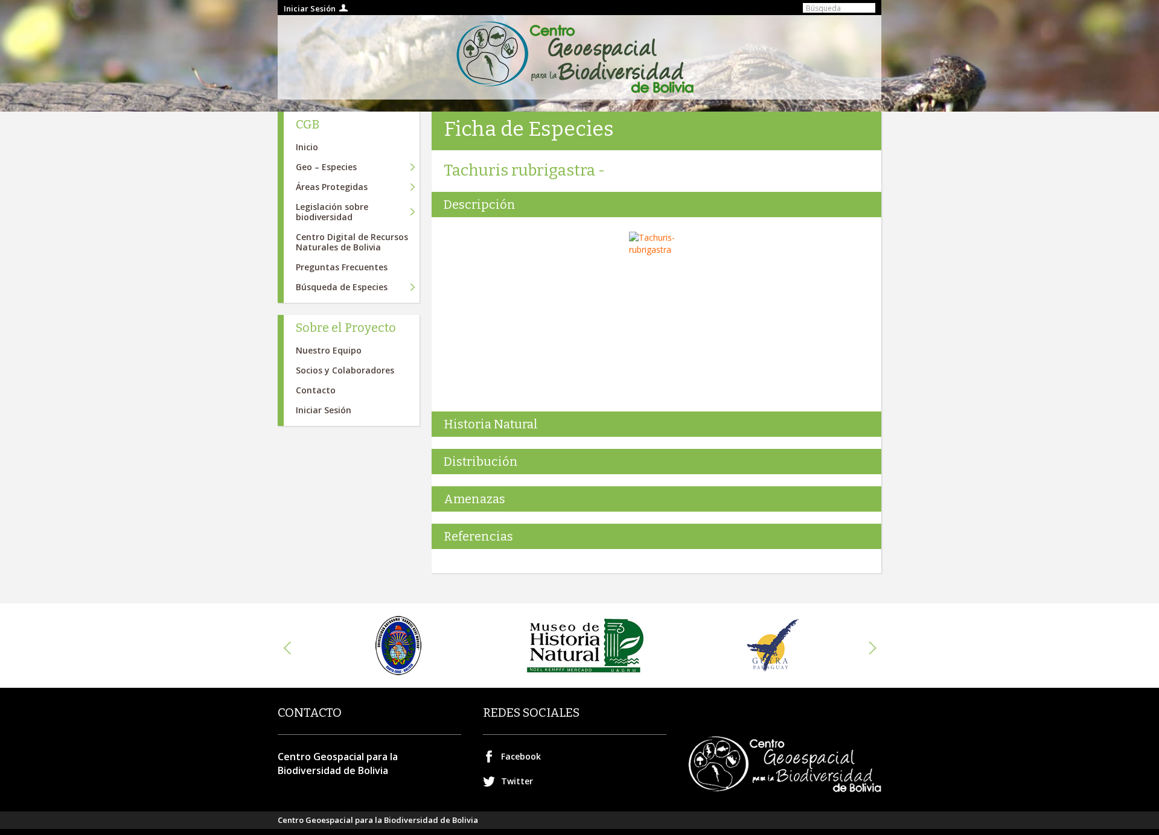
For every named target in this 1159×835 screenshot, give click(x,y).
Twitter (517, 781)
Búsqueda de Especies (342, 287)
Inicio (307, 147)
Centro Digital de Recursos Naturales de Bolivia (352, 242)
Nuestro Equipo (329, 350)
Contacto (316, 390)
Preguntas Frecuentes (342, 267)
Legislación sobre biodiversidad (332, 212)
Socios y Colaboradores (345, 370)
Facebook (521, 756)
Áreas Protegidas (332, 187)
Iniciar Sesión (310, 8)
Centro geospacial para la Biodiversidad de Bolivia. (579, 57)
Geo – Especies (326, 167)
